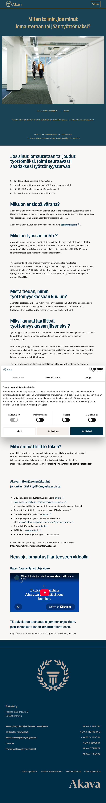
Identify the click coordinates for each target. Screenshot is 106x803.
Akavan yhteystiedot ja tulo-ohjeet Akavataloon (27, 726)
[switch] (40, 419)
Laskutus (10, 743)
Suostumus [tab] (18, 377)
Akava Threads (91, 754)
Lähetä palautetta (92, 771)
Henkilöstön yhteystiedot (17, 732)
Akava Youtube (91, 748)
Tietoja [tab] (87, 377)
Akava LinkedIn (91, 726)
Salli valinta (53, 431)
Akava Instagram (90, 732)
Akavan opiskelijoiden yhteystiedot (21, 737)
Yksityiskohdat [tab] (53, 377)
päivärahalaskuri (69, 224)
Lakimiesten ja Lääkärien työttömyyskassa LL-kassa (39, 502)
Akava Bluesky (91, 743)
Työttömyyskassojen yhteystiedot (21, 749)
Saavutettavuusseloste (51, 771)
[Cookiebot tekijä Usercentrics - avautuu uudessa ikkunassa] (91, 370)
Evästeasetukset (73, 771)
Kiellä (19, 431)
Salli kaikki (86, 431)
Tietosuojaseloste (29, 771)
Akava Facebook (90, 737)
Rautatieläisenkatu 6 (17, 712)
